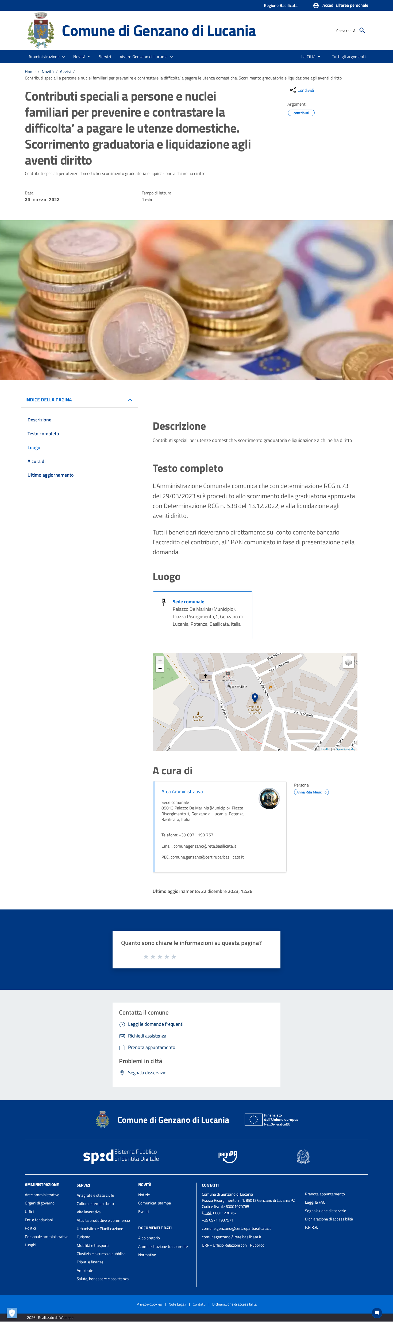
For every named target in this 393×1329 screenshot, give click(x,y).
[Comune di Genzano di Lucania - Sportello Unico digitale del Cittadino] (41, 30)
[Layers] (348, 662)
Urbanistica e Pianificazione (100, 1229)
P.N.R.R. (311, 1227)
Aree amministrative (42, 1195)
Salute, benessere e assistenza (103, 1279)
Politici (30, 1228)
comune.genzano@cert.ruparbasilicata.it (236, 1228)
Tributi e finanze (90, 1262)
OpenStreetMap (346, 749)
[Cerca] (362, 30)
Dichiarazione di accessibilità (329, 1219)
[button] (340, 5)
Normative (147, 1255)
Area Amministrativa (182, 791)
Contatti (210, 1185)
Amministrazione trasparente (163, 1246)
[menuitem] (306, 56)
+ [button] (160, 660)
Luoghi (30, 1245)
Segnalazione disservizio (325, 1211)
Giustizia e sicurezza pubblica (101, 1254)
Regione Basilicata (281, 5)
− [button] (160, 668)
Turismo (83, 1237)
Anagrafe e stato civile (95, 1195)
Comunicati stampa (154, 1203)
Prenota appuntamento (325, 1194)
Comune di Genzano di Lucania (159, 30)
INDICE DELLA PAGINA (48, 399)
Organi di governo (40, 1203)
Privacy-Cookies (149, 1304)
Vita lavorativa (89, 1212)
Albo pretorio (149, 1238)
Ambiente (85, 1270)
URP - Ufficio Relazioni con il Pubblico (233, 1245)
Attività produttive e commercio (103, 1220)
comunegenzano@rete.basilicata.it (231, 1237)
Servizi (83, 1185)
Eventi (143, 1211)
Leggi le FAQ (315, 1202)
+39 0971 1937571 (217, 1220)
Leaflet (325, 749)
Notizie (144, 1195)
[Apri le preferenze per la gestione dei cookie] (13, 1314)
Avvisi (65, 71)
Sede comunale (188, 601)
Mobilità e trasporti (93, 1245)
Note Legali (177, 1304)
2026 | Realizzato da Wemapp (50, 1317)
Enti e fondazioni (39, 1220)
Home (30, 71)
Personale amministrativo (46, 1237)
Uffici (29, 1211)
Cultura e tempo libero (95, 1203)
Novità (48, 71)
